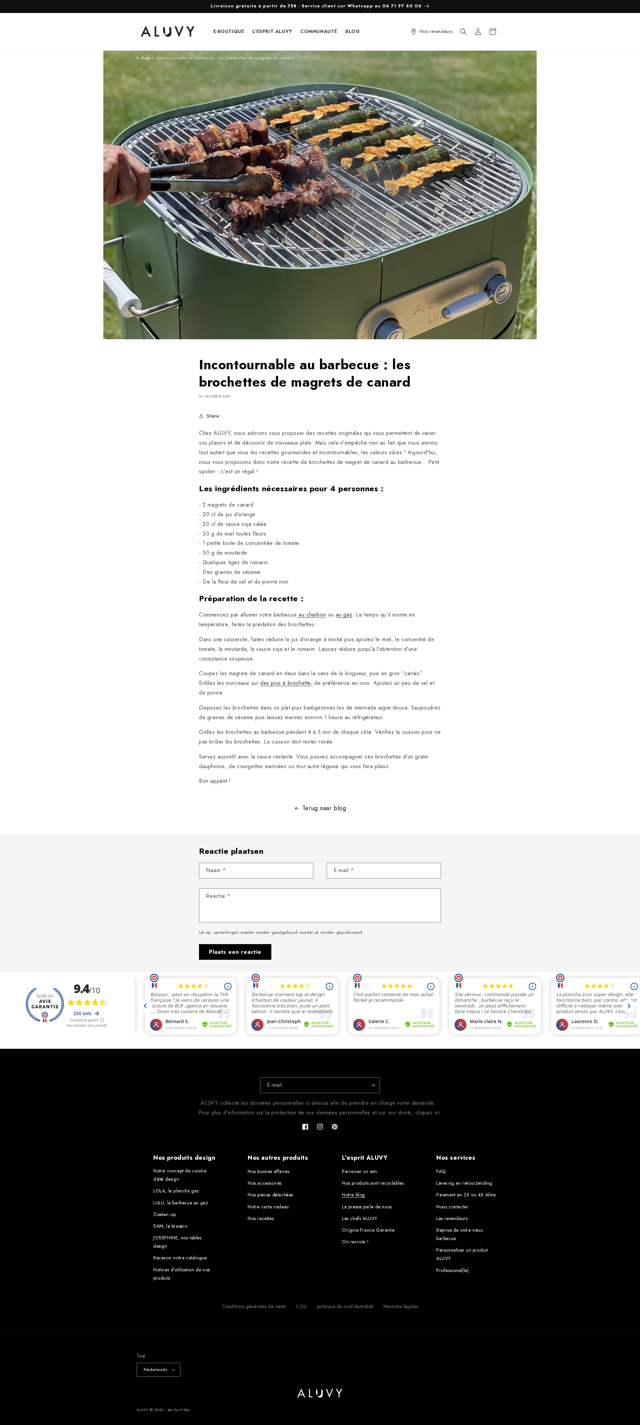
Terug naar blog (324, 808)
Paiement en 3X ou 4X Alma (466, 1194)
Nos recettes (261, 1218)
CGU (301, 1306)
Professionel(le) (452, 1270)
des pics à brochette (285, 683)
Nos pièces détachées (270, 1194)
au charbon (311, 615)
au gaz (344, 615)
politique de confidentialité (345, 1306)
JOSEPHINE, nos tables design (177, 1241)
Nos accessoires (265, 1183)
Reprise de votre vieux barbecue (459, 1234)
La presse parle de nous (367, 1206)
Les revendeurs (452, 1218)
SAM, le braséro (170, 1226)
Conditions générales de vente (254, 1306)
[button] (463, 31)
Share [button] (213, 416)
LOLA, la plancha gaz (176, 1190)
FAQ (441, 1171)
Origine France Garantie (368, 1230)
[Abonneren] (372, 1085)
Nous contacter (452, 1206)
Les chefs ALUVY (359, 1218)
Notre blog (353, 1194)
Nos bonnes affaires (268, 1171)
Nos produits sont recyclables (373, 1183)
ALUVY (143, 1409)
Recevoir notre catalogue (180, 1257)
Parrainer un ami (360, 1171)
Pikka (185, 1409)
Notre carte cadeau (268, 1206)
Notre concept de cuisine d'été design (179, 1174)
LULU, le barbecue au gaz (180, 1202)
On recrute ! (355, 1241)
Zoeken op (164, 1214)
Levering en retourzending (464, 1183)
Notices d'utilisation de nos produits (181, 1273)
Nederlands (155, 1369)
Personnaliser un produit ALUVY (462, 1254)
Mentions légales (400, 1306)
